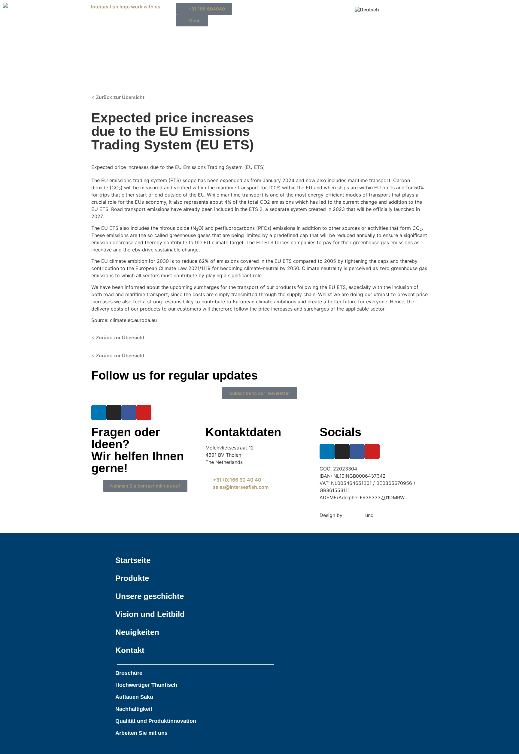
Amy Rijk (354, 515)
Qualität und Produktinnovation (155, 721)
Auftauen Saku (134, 697)
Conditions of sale (171, 522)
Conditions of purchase (119, 522)
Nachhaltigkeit (133, 709)
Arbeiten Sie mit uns (141, 733)
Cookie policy (178, 515)
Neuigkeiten (137, 632)
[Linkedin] (98, 412)
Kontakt (129, 650)
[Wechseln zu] (371, 10)
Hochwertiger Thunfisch (146, 685)
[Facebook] (128, 412)
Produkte (132, 578)
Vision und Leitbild (150, 614)
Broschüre (128, 673)
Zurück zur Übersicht (119, 356)
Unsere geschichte (149, 596)
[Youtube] (143, 412)
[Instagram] (113, 412)
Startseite (132, 560)
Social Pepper (390, 515)
